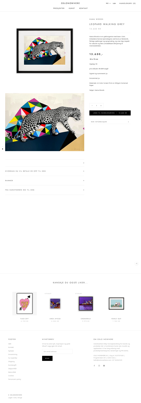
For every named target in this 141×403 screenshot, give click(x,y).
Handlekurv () (127, 3)
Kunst (72, 8)
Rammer (9, 180)
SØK (9, 344)
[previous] (6, 304)
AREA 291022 (55, 319)
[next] (134, 304)
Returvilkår (12, 372)
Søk (114, 3)
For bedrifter (12, 358)
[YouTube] (104, 365)
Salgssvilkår (12, 368)
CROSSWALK (86, 319)
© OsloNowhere (15, 395)
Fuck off (24, 319)
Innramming (12, 354)
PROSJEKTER (59, 8)
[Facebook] (94, 365)
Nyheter (11, 351)
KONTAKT (83, 8)
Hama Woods (96, 19)
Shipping (11, 361)
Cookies (11, 376)
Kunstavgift (12, 365)
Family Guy (116, 319)
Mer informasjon (99, 122)
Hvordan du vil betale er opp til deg (25, 171)
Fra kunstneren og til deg (20, 190)
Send (47, 358)
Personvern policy (14, 379)
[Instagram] (99, 365)
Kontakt (11, 347)
